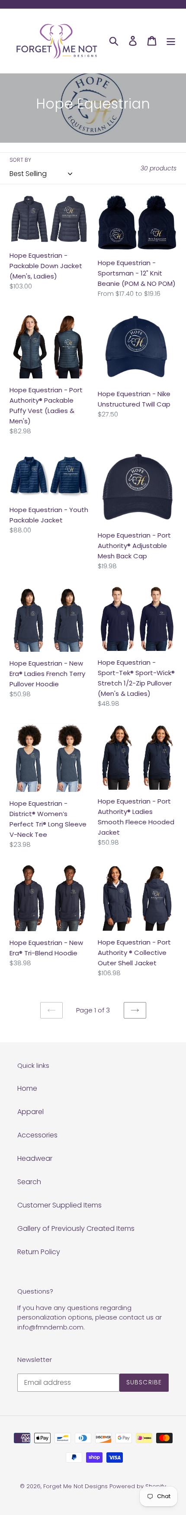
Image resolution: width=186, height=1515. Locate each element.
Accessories (37, 1135)
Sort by (20, 159)
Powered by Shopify (137, 1486)
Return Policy (38, 1252)
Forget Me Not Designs (75, 1486)
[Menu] (170, 40)
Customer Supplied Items (59, 1205)
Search (29, 1182)
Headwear (34, 1158)
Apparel (30, 1112)
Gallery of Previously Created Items (76, 1228)
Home (27, 1088)
